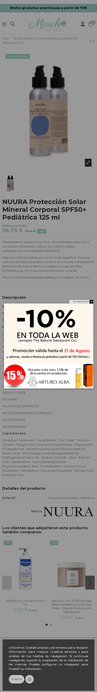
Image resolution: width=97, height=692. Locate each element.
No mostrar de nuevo (81, 302)
